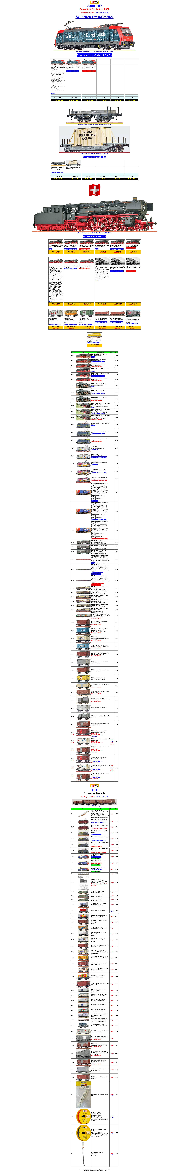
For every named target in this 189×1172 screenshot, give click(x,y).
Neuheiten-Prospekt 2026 (95, 17)
